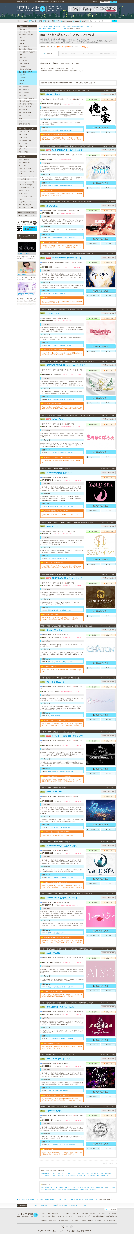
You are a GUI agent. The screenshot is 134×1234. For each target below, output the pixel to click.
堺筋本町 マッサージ (51, 1189)
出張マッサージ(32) (24, 32)
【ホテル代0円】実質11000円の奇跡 (57, 558)
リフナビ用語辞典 (111, 1213)
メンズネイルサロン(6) (56, 1175)
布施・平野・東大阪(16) (25, 115)
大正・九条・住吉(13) (25, 101)
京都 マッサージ (58, 1187)
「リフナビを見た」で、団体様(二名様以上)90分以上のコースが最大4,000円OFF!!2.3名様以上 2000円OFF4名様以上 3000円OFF (62, 995)
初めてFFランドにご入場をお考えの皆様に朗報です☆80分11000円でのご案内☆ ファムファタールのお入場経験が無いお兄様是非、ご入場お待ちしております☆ (62, 941)
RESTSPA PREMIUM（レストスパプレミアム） (64, 365)
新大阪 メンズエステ (80, 1189)
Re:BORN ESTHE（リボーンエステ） (62, 150)
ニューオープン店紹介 (69, 1213)
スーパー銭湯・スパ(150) (26, 207)
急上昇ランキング (56, 1216)
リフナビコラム (101, 1213)
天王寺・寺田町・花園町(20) (27, 98)
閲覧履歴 (77, 21)
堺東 (53, 21)
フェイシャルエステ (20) (27, 182)
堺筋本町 (33, 21)
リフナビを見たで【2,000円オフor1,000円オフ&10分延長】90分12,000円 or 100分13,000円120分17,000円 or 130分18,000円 (62, 353)
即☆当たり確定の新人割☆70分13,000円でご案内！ (61, 771)
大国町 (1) (23, 83)
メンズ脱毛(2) (91, 1173)
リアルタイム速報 (45, 1213)
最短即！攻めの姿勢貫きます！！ (56, 933)
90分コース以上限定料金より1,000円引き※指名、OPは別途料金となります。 (61, 670)
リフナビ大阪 (33, 1205)
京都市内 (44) (24, 137)
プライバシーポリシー (109, 1220)
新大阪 (40, 21)
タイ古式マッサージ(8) (25, 202)
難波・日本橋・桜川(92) (25, 72)
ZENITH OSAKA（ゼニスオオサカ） (62, 578)
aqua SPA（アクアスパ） (54, 1110)
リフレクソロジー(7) (70, 1175)
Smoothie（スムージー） (54, 681)
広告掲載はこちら (100, 1216)
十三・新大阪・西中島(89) (26, 104)
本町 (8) (22, 55)
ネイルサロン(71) (24, 190)
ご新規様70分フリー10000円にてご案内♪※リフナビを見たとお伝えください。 (62, 514)
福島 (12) (22, 43)
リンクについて (82, 1216)
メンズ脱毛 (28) (24, 179)
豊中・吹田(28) (23, 109)
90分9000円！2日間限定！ (55, 716)
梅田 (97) (22, 37)
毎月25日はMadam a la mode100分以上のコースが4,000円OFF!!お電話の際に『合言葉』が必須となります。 (62, 1047)
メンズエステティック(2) (78, 1173)
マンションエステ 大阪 (82, 1187)
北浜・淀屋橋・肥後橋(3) (26, 49)
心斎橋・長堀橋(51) (24, 63)
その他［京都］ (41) (25, 140)
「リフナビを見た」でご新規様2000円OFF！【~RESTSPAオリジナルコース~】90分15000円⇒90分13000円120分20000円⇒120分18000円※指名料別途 (62, 407)
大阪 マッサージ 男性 (47, 1187)
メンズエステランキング (69, 1216)
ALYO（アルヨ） (51, 953)
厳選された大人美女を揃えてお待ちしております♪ (61, 877)
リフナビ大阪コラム (67, 21)
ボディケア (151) (25, 199)
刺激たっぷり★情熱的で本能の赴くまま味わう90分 (61, 987)
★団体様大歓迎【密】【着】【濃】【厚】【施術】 (61, 506)
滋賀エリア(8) (23, 149)
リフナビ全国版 (23, 1205)
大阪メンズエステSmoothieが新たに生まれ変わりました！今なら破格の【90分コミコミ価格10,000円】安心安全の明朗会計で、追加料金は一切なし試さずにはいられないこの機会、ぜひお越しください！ (62, 724)
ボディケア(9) (81, 1175)
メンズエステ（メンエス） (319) (27, 172)
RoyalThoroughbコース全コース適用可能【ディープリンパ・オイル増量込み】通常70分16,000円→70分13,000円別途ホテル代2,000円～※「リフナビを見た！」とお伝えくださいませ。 (61, 780)
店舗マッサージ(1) (46, 1173)
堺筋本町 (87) (24, 57)
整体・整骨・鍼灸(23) (25, 205)
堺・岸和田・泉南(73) (25, 106)
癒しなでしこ (49, 205)
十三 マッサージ (91, 1189)
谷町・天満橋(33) (24, 89)
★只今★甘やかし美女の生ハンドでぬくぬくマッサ (61, 237)
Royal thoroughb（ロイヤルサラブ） (62, 735)
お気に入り (84, 21)
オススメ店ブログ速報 (82, 1213)
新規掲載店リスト (56, 1213)
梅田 (58, 21)
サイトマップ (91, 1220)
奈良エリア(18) (23, 146)
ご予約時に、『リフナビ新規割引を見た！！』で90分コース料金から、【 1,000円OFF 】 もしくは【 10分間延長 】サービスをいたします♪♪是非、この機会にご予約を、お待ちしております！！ (62, 138)
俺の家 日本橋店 (50, 94)
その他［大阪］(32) (24, 124)
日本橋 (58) (23, 77)
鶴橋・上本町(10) (24, 92)
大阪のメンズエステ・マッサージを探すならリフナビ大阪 (68, 1231)
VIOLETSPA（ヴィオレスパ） (56, 1058)
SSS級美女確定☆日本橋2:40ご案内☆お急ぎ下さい (61, 399)
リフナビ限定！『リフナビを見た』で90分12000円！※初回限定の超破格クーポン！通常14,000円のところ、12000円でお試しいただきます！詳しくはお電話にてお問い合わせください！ (62, 566)
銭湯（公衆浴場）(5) (102, 1175)
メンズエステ (22, 165)
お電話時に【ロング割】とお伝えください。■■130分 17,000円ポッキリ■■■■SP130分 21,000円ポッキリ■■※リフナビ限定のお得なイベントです (62, 246)
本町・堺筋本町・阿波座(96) (27, 52)
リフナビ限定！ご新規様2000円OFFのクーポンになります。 (59, 835)
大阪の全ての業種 (24, 160)
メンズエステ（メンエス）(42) (61, 1173)
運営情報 (83, 1220)
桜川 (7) (22, 80)
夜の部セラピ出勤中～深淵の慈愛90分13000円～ (60, 185)
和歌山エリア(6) (23, 152)
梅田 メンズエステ (70, 1187)
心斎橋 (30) (23, 66)
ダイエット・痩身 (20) (26, 185)
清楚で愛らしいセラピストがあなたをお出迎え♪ (60, 662)
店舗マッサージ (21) (25, 168)
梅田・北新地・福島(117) (26, 35)
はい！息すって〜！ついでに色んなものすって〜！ (61, 452)
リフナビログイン (74, 1220)
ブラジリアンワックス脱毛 (65, 1189)
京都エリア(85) (23, 134)
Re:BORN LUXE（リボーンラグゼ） (62, 257)
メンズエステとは (45, 1216)
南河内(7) (21, 121)
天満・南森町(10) (24, 86)
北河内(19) (22, 118)
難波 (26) (22, 75)
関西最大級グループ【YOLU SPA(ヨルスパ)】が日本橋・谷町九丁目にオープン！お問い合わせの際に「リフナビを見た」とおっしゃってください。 (62, 886)
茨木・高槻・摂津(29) (25, 112)
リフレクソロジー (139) (26, 196)
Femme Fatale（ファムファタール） (59, 897)
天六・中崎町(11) (24, 46)
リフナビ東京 (73, 1205)
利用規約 (99, 1220)
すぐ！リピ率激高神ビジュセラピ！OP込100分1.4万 (61, 1144)
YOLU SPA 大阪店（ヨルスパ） (57, 472)
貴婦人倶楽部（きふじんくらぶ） (58, 1007)
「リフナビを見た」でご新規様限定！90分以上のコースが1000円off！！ (61, 461)
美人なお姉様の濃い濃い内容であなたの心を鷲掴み (61, 1038)
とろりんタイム (50, 313)
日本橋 (47, 21)
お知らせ (43, 1220)
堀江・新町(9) (23, 60)
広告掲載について (52, 1220)
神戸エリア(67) (23, 143)
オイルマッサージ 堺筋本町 (98, 1187)
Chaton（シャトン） (52, 630)
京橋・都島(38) (23, 95)
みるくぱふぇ (52, 419)
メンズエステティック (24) (27, 176)
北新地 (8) (23, 40)
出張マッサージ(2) (24, 132)
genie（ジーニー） (52, 791)
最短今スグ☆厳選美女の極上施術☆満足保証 (59, 345)
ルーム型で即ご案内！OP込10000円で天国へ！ (60, 827)
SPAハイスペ (49, 526)
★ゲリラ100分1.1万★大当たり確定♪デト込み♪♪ (60, 130)
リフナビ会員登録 (63, 1220)
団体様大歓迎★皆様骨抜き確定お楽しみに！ (59, 610)
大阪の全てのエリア (24, 29)
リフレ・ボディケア (24, 193)
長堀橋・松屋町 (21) (25, 69)
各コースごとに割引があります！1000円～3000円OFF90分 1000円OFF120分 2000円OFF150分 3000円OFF (62, 194)
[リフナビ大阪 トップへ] (31, 9)
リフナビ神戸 (43, 1205)
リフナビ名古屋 (63, 1205)
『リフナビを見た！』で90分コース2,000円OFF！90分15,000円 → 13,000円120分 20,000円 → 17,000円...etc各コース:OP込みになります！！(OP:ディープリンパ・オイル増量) (62, 1099)
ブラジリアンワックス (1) (27, 187)
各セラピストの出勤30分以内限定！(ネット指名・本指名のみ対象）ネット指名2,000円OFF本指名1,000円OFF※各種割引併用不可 (62, 1153)
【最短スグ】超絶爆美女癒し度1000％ (58, 1090)
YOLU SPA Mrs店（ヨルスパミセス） (60, 845)
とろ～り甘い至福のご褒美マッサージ (58, 293)
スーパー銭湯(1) (90, 1175)
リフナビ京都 (53, 1205)
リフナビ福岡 (82, 1205)
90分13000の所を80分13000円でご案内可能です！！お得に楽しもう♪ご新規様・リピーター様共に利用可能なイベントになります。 (62, 618)
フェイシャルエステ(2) (102, 1173)
